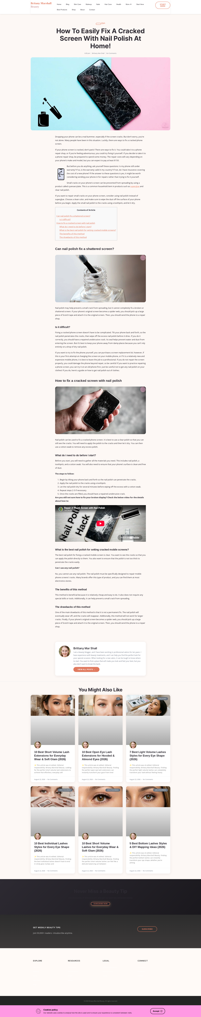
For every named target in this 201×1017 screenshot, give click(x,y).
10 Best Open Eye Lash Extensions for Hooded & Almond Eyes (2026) (98, 755)
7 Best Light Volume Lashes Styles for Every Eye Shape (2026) (148, 755)
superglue (134, 186)
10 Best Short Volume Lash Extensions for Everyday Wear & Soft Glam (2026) (51, 755)
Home (59, 4)
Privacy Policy (108, 971)
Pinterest (141, 971)
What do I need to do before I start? (75, 226)
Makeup (89, 4)
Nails (98, 4)
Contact (92, 10)
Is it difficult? (65, 219)
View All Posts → (86, 669)
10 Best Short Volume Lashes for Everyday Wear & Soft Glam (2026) (100, 847)
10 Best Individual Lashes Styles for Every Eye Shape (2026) (51, 847)
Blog (67, 4)
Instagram (142, 967)
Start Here (140, 4)
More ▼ (129, 4)
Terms (105, 976)
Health (118, 4)
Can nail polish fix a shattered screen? (73, 216)
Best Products (62, 10)
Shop (74, 10)
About (82, 10)
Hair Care (108, 4)
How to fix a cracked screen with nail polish (75, 223)
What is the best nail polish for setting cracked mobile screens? (87, 230)
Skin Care (77, 4)
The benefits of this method (71, 233)
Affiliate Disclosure (110, 967)
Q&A (103, 23)
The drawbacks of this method (73, 237)
